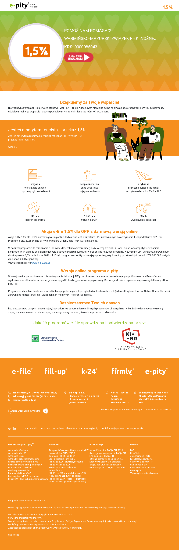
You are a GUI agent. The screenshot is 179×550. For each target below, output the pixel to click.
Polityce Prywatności (76, 521)
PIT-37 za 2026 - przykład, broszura (66, 461)
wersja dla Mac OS (17, 453)
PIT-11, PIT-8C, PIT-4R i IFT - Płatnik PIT (68, 478)
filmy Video (135, 453)
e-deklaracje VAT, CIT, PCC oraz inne (107, 467)
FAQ (132, 450)
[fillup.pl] (56, 371)
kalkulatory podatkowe (141, 459)
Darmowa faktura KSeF (19, 473)
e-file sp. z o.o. (66, 514)
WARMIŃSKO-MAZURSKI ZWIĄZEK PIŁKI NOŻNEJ (110, 38)
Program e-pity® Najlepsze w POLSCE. (27, 500)
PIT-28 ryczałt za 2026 (59, 464)
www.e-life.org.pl (40, 262)
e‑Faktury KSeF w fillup (19, 470)
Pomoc (134, 444)
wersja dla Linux (16, 456)
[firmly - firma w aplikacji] (123, 371)
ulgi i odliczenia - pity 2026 (62, 459)
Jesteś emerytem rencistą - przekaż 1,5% (46, 129)
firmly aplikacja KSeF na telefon (23, 476)
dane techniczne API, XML (143, 467)
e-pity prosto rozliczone (24, 5)
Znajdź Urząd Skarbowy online (25, 410)
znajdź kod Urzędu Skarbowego (105, 464)
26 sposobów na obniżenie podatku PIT (69, 450)
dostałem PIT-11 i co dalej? (62, 456)
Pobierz (21, 444)
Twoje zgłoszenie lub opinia (144, 473)
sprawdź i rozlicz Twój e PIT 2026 (106, 450)
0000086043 (80, 46)
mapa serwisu (137, 428)
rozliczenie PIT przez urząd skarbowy (67, 481)
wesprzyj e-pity (91, 428)
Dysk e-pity (135, 470)
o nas (47, 428)
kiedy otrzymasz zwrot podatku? (65, 476)
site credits (13, 534)
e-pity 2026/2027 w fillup (20, 467)
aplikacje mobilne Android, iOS (23, 461)
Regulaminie (58, 521)
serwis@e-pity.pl (27, 400)
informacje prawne (114, 428)
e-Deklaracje (96, 444)
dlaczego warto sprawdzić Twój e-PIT (108, 453)
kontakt (33, 428)
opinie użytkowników (66, 428)
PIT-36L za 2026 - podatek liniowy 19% (67, 473)
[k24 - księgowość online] (89, 371)
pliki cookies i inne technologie (123, 521)
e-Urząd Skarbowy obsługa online (106, 459)
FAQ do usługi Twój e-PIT (102, 456)
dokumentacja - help (140, 456)
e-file (12, 429)
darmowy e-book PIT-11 (141, 461)
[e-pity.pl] (156, 371)
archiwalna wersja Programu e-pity (25, 464)
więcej (11, 147)
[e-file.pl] (22, 371)
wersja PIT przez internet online (23, 459)
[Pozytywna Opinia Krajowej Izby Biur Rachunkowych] (131, 338)
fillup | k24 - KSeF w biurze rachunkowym (28, 479)
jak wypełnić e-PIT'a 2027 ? (62, 453)
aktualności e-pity (138, 464)
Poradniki (54, 444)
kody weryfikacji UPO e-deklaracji (105, 461)
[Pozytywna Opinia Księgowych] (47, 338)
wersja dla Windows (18, 450)
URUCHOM (75, 57)
